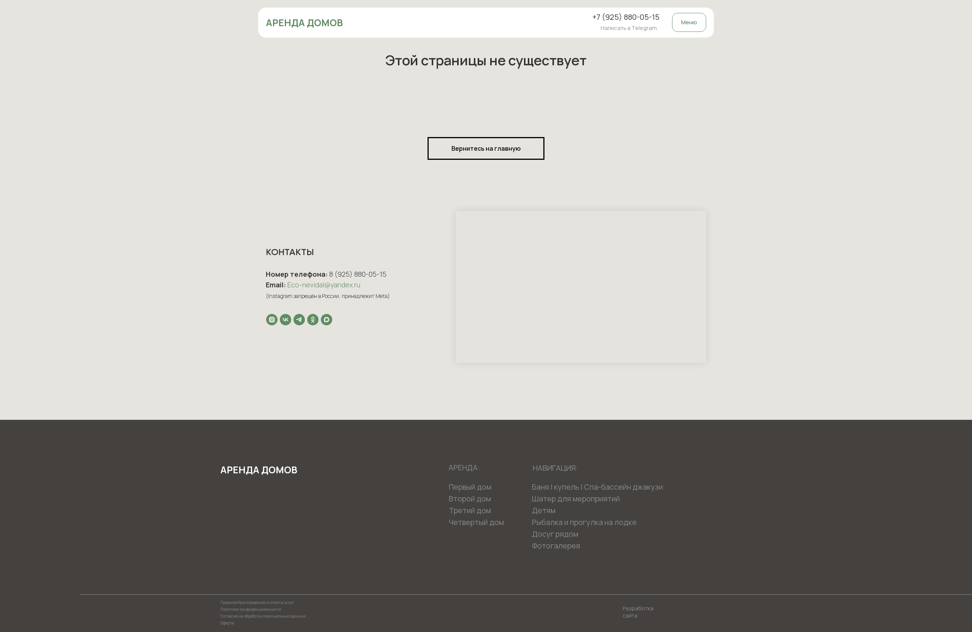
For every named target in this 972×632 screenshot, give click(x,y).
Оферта (227, 623)
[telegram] (299, 319)
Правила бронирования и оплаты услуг (257, 602)
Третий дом (470, 510)
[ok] (313, 319)
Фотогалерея (556, 546)
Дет (539, 510)
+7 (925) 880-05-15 (626, 17)
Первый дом (470, 487)
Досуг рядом (555, 534)
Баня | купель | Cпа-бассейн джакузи (597, 487)
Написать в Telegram (629, 28)
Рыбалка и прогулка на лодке (584, 522)
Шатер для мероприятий (576, 498)
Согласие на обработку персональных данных (263, 616)
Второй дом (470, 498)
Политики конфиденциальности (250, 609)
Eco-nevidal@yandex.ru (323, 284)
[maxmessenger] (326, 319)
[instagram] (272, 319)
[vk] (285, 319)
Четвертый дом (476, 522)
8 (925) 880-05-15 (358, 274)
